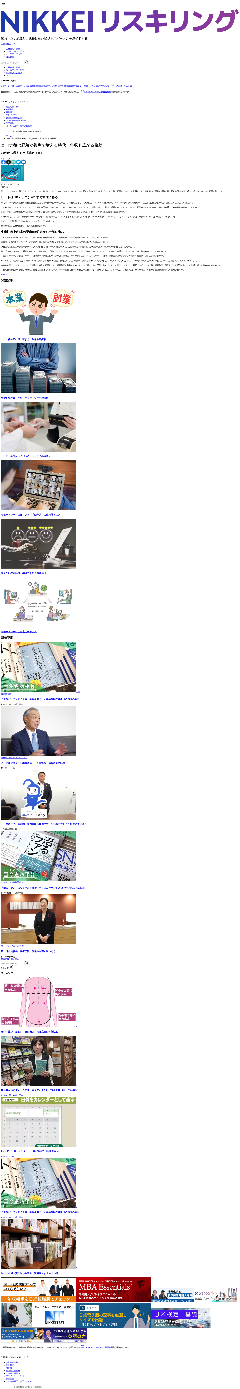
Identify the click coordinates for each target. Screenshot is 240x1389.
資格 (32, 86)
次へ (6, 274)
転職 (36, 86)
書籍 (72, 86)
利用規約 (10, 109)
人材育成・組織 (13, 49)
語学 (48, 86)
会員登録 (5, 44)
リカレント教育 (81, 86)
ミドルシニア (94, 86)
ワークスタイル (119, 86)
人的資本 (130, 86)
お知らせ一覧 (12, 107)
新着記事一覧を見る (10, 959)
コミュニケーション (21, 86)
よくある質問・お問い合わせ (19, 126)
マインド (8, 86)
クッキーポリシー (14, 118)
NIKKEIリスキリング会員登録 (97, 92)
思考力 (67, 86)
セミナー (10, 57)
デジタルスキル (57, 86)
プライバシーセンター (16, 120)
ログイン (13, 44)
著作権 (9, 112)
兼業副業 (42, 86)
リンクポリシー (13, 115)
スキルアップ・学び (15, 51)
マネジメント (106, 86)
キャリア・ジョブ (14, 54)
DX (2, 86)
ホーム (9, 136)
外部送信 (10, 123)
